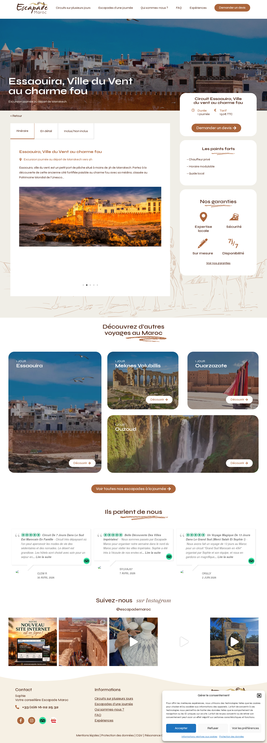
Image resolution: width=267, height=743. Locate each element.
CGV (139, 735)
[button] (259, 695)
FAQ (179, 8)
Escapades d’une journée (115, 8)
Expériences (198, 8)
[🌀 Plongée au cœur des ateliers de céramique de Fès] (133, 642)
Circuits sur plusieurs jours (73, 8)
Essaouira (29, 366)
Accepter (181, 728)
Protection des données (231, 736)
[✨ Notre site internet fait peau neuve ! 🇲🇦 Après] (32, 642)
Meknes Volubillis (138, 366)
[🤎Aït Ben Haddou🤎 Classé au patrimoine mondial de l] (83, 642)
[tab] (22, 131)
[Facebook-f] (20, 720)
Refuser (213, 728)
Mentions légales (87, 735)
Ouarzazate (211, 366)
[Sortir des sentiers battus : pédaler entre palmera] (234, 642)
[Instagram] (31, 720)
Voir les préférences (245, 728)
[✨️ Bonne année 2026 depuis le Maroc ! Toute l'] (184, 642)
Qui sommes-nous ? (154, 8)
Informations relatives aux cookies (199, 736)
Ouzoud (125, 429)
